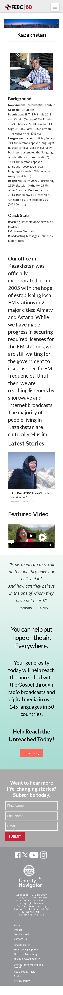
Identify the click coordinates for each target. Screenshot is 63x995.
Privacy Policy (22, 980)
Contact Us (20, 938)
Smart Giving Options (26, 949)
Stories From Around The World (28, 966)
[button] (55, 7)
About (17, 925)
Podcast (19, 976)
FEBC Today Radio (24, 971)
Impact (18, 929)
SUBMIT (15, 836)
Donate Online (22, 945)
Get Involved (21, 934)
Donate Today (31, 753)
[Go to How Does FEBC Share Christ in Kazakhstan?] (31, 470)
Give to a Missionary (25, 954)
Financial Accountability (27, 958)
